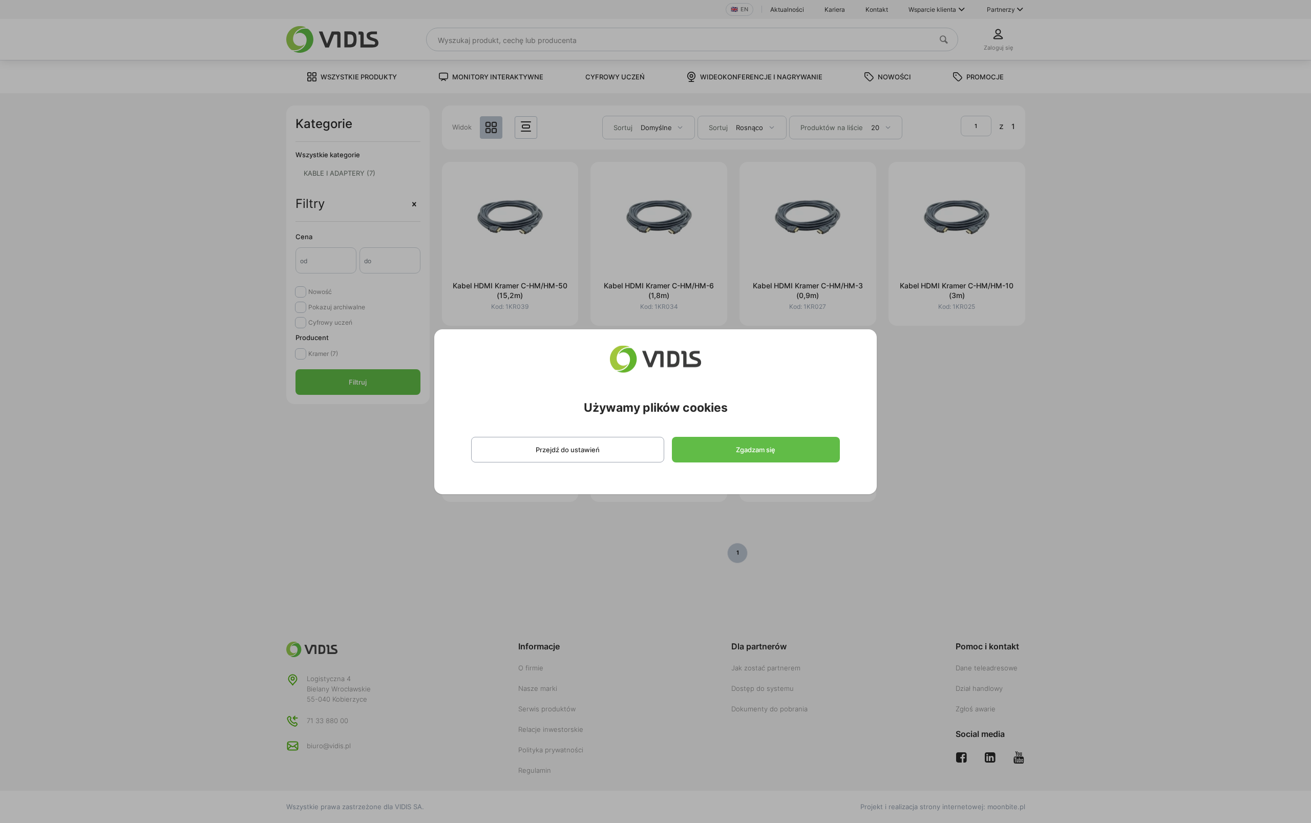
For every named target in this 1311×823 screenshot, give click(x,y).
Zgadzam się (755, 450)
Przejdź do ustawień (568, 450)
